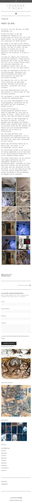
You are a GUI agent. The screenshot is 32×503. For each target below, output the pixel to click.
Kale (21, 497)
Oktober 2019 (5, 468)
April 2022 (3, 458)
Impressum (4, 481)
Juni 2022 (3, 455)
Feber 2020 (4, 465)
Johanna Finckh (8, 274)
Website (3, 316)
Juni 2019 (3, 470)
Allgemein (9, 275)
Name (3, 301)
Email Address (5, 308)
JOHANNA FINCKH (16, 7)
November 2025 (5, 448)
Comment (3, 323)
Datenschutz (4, 484)
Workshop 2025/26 (23, 285)
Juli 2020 (3, 460)
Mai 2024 (3, 450)
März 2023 (4, 453)
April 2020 (3, 463)
